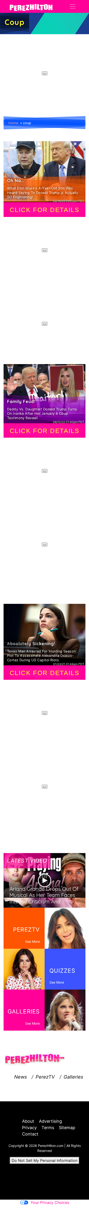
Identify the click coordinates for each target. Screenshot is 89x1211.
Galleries (73, 1077)
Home (13, 123)
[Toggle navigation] (72, 6)
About (28, 1121)
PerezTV (45, 1077)
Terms (48, 1127)
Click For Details (45, 210)
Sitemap (67, 1127)
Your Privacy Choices (50, 1202)
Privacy (29, 1127)
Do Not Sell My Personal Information (44, 1160)
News (20, 1077)
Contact (30, 1133)
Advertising (50, 1121)
